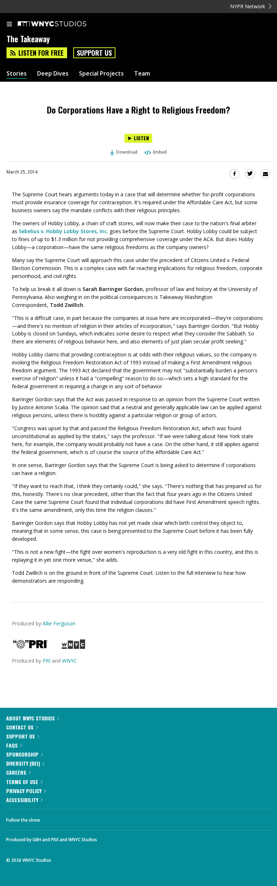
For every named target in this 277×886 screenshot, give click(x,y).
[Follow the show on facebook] (52, 818)
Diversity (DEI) (23, 763)
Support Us (94, 52)
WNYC (69, 660)
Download (126, 152)
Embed (160, 152)
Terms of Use (22, 782)
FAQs (12, 745)
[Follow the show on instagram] (92, 818)
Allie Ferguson (59, 623)
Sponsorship (22, 754)
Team (142, 73)
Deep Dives (53, 73)
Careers (16, 772)
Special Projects (101, 73)
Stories (16, 73)
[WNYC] (73, 646)
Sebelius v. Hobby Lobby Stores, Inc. (63, 231)
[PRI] (30, 646)
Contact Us (20, 727)
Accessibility (22, 800)
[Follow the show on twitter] (72, 818)
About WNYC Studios (30, 718)
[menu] (9, 24)
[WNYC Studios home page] (61, 24)
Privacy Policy (23, 791)
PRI (46, 660)
